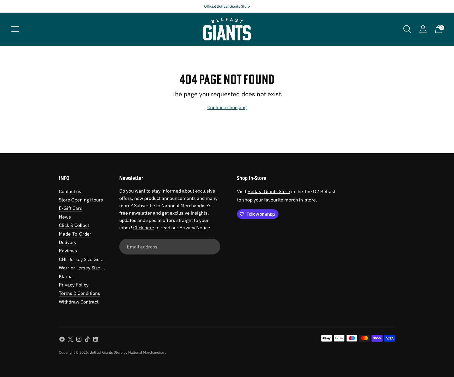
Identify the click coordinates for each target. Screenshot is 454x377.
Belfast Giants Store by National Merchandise (127, 352)
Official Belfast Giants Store (227, 6)
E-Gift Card (70, 208)
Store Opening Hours (81, 200)
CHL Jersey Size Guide (82, 259)
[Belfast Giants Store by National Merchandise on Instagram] (79, 340)
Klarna (66, 276)
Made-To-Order (75, 234)
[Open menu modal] (15, 29)
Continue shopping (227, 107)
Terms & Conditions (79, 293)
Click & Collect (74, 225)
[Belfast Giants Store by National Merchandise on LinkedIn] (95, 340)
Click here (143, 228)
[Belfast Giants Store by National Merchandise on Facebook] (62, 340)
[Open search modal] (407, 29)
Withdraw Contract (79, 302)
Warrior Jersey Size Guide (86, 268)
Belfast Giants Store (268, 191)
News (65, 217)
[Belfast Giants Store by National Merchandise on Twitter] (70, 340)
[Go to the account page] (423, 29)
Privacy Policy (74, 285)
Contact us (70, 191)
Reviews (68, 251)
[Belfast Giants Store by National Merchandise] (227, 29)
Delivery (67, 242)
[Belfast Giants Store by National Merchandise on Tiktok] (87, 340)
